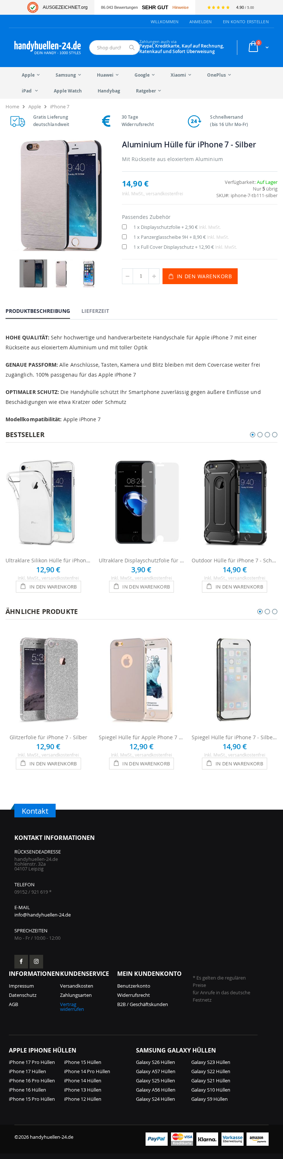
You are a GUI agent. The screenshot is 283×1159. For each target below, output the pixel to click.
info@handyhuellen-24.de (42, 914)
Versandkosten (76, 985)
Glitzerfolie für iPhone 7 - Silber (48, 737)
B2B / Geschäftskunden (142, 1004)
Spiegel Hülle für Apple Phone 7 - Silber (142, 737)
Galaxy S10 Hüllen (210, 1089)
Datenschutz (22, 995)
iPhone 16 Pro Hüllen (32, 1080)
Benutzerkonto (133, 985)
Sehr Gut (155, 7)
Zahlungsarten (76, 995)
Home (12, 106)
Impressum (21, 985)
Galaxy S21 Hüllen (210, 1080)
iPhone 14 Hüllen (82, 1080)
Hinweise (180, 7)
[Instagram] (36, 961)
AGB (13, 1004)
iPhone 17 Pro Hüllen (32, 1062)
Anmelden (200, 21)
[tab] (43, 311)
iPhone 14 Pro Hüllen (87, 1071)
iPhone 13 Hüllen (82, 1089)
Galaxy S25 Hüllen (155, 1080)
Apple (34, 106)
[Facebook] (21, 961)
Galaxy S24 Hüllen (155, 1099)
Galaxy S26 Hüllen (155, 1062)
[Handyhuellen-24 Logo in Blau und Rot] (47, 47)
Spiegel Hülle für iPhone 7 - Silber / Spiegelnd (234, 737)
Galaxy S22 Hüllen (210, 1071)
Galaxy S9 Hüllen (209, 1099)
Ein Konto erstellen (246, 21)
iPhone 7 (59, 106)
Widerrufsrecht (133, 995)
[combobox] (114, 47)
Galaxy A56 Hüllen (155, 1089)
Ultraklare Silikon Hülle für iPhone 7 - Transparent (48, 560)
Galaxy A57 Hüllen (155, 1071)
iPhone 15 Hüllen (82, 1062)
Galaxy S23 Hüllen (210, 1062)
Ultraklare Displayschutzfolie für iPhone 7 (142, 560)
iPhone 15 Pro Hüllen (32, 1099)
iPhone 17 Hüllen (27, 1071)
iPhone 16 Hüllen (27, 1089)
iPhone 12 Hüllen (82, 1099)
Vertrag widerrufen (72, 1006)
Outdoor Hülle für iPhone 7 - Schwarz (234, 560)
